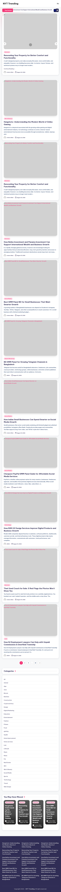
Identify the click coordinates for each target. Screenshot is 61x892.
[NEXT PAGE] (39, 663)
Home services (8, 742)
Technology (8, 525)
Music (5, 752)
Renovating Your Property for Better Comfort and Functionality (23, 812)
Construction (8, 700)
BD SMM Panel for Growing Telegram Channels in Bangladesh (11, 877)
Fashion (6, 721)
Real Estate (7, 762)
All (4, 679)
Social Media (8, 298)
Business (7, 52)
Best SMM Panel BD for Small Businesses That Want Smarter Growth (51, 812)
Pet (5, 759)
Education (7, 714)
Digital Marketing (9, 358)
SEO (5, 766)
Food (5, 728)
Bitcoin (6, 693)
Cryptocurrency (8, 703)
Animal (6, 683)
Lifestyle (6, 748)
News (5, 755)
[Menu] (58, 3)
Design (6, 707)
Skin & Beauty (8, 118)
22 (35, 663)
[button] (9, 69)
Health (6, 735)
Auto (5, 690)
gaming (6, 731)
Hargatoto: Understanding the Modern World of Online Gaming (9, 812)
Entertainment (8, 717)
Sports (6, 776)
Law (6, 638)
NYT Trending (10, 3)
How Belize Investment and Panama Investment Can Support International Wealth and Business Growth (37, 814)
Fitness (6, 724)
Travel (6, 783)
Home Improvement (10, 738)
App (5, 686)
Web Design (7, 787)
